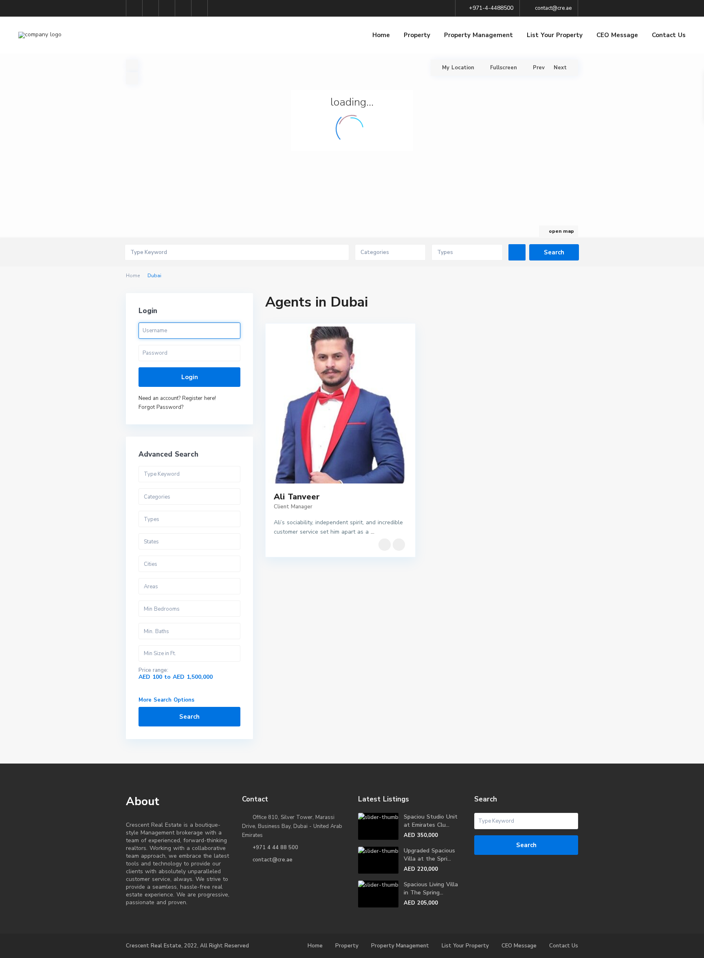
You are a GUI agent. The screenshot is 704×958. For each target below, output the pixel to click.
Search (189, 717)
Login (189, 377)
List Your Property (555, 35)
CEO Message (617, 35)
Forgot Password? (161, 407)
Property (417, 35)
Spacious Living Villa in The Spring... (431, 888)
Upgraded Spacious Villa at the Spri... (429, 855)
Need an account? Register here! (177, 398)
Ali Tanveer (297, 496)
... (372, 532)
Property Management (478, 35)
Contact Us (669, 35)
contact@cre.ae (273, 859)
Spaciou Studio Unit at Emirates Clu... (431, 821)
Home (381, 35)
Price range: (153, 670)
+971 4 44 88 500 (275, 847)
